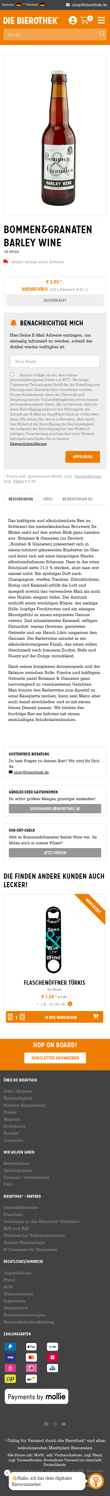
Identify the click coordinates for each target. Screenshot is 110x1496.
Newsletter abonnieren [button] (55, 1058)
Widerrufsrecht (18, 1294)
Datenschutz (16, 1308)
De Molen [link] (11, 251)
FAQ (8, 1184)
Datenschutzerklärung (28, 443)
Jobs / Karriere (18, 1091)
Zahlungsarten (18, 1170)
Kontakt (11, 1133)
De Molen (55, 989)
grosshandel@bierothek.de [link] (55, 808)
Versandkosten (87, 476)
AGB (8, 1286)
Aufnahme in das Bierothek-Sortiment (41, 1221)
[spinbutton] (16, 1017)
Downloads (15, 1126)
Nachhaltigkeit (18, 1098)
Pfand (18, 481)
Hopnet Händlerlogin (24, 1242)
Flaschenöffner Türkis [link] (54, 982)
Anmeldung (83, 456)
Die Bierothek (31, 20)
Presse (10, 1112)
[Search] (99, 34)
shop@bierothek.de (89, 5)
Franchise (13, 1214)
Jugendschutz (17, 1272)
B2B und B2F (16, 1228)
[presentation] (8, 959)
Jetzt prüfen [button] (55, 852)
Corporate (13, 1140)
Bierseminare (16, 1163)
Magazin (12, 1119)
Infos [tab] (48, 499)
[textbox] (55, 361)
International (36, 1177)
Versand (12, 1177)
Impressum (14, 1301)
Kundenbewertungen (25, 1315)
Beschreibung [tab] (21, 499)
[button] (22, 1016)
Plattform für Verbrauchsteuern (34, 1235)
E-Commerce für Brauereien (30, 1249)
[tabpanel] (55, 623)
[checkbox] (55, 409)
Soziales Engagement (25, 1105)
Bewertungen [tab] (77, 499)
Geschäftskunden (21, 1207)
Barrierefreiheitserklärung (29, 1322)
